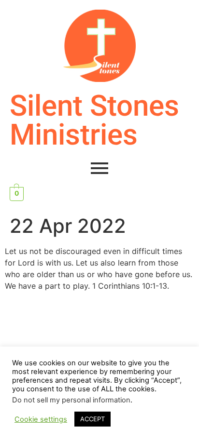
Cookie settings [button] (40, 419)
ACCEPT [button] (92, 419)
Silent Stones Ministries (94, 120)
